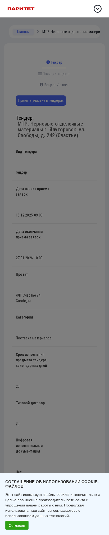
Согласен (17, 525)
